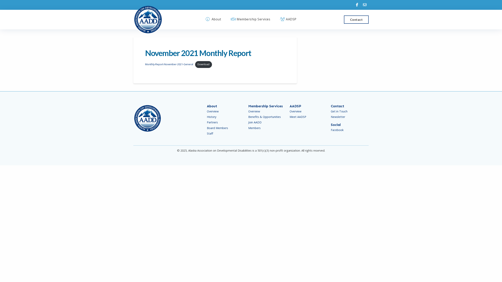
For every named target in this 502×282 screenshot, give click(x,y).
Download (203, 64)
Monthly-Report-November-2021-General (169, 64)
